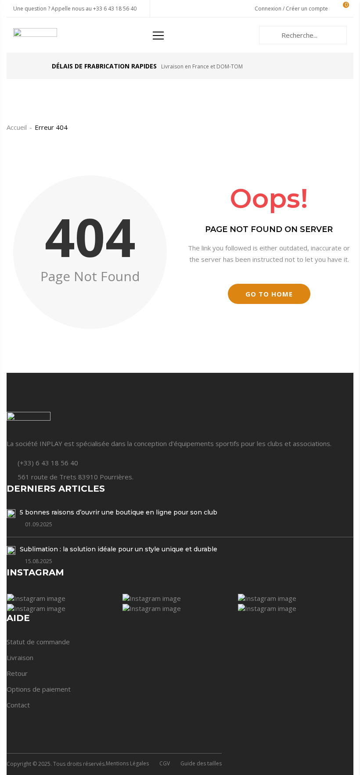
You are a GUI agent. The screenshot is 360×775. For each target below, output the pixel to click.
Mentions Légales (127, 763)
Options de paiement (39, 689)
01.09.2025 (38, 524)
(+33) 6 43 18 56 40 (48, 462)
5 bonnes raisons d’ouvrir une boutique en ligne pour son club (118, 512)
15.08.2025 (38, 561)
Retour (17, 673)
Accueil (17, 127)
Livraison (20, 657)
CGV (164, 763)
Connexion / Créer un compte (291, 8)
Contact (18, 704)
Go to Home (269, 293)
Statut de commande (38, 641)
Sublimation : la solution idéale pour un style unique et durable (118, 549)
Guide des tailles (201, 763)
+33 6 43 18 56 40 (115, 8)
